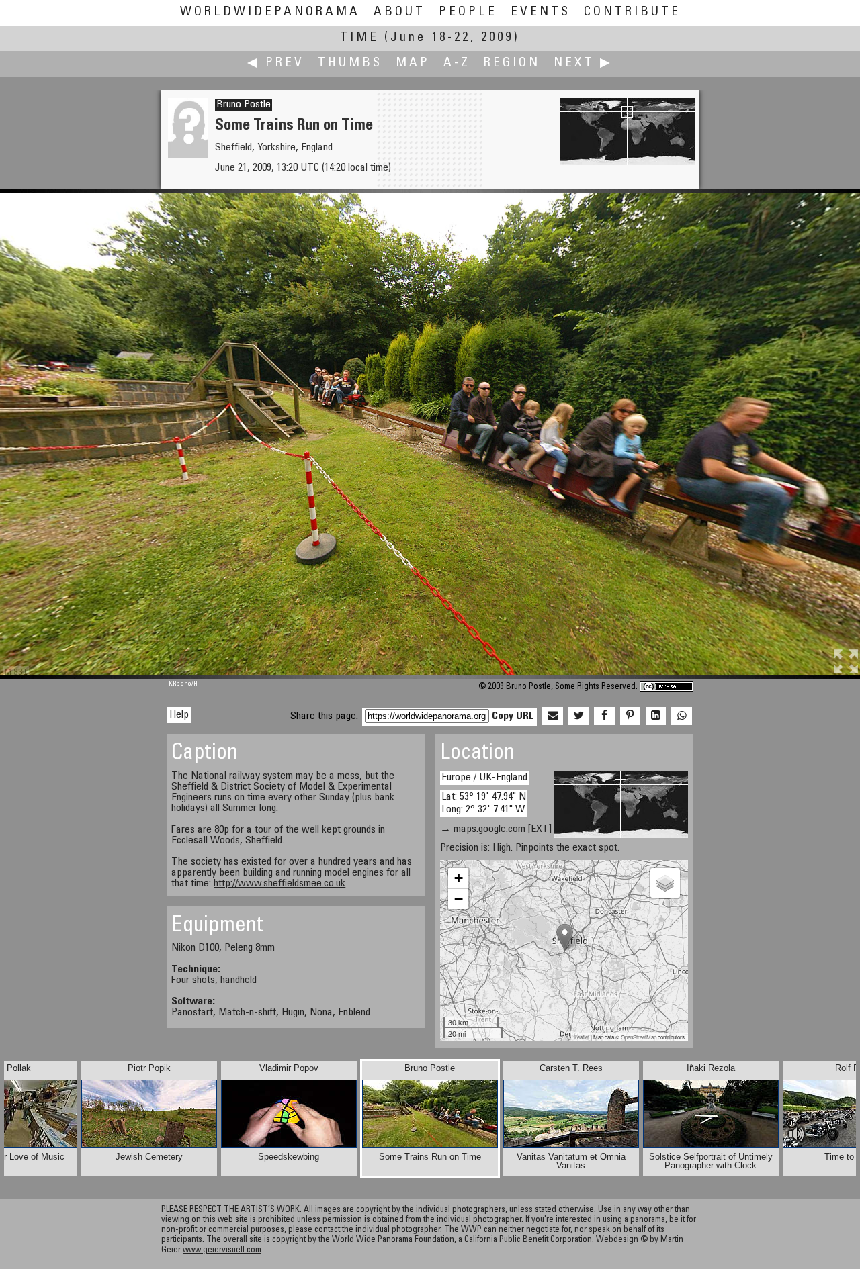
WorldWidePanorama (270, 12)
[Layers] (665, 883)
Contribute (632, 12)
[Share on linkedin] (655, 716)
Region (512, 63)
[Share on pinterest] (630, 716)
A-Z (456, 63)
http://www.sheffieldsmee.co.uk (279, 883)
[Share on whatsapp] (681, 716)
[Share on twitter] (578, 716)
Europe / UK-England (484, 777)
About (399, 12)
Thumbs (350, 63)
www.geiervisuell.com (222, 1250)
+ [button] (458, 877)
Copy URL (513, 716)
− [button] (458, 898)
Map (413, 63)
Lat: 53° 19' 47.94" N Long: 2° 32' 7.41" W (483, 803)
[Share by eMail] (552, 716)
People (468, 12)
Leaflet (581, 1037)
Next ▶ (583, 63)
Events (540, 12)
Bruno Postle (243, 104)
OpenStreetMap (638, 1037)
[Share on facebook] (604, 716)
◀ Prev (275, 63)
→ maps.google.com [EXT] (496, 829)
